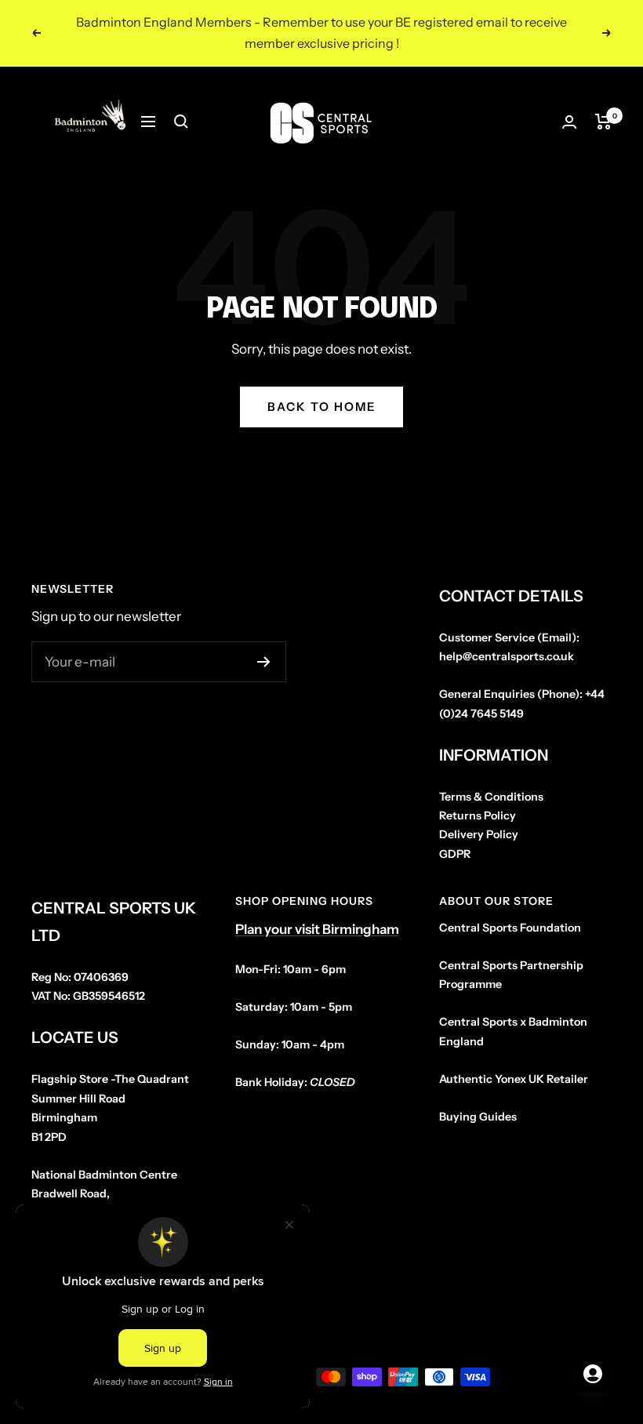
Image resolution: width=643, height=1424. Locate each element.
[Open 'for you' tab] (593, 1374)
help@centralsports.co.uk (506, 656)
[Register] (264, 661)
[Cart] (603, 121)
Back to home (321, 406)
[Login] (569, 122)
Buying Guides (478, 1117)
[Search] (181, 121)
